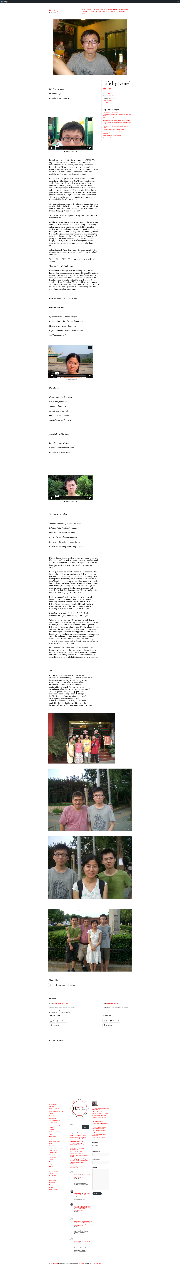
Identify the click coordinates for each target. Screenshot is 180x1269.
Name (96, 1151)
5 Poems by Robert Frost (109, 118)
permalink (113, 98)
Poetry (113, 11)
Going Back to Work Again (99, 1115)
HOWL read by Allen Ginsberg (110, 112)
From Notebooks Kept (54, 1125)
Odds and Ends (104, 11)
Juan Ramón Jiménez (54, 1141)
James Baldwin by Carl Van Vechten (112, 135)
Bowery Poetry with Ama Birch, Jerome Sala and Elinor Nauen (117, 114)
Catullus (51, 1113)
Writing (51, 1187)
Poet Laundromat (53, 1162)
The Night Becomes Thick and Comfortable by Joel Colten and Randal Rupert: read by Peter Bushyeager (83, 1208)
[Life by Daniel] (90, 47)
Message (94, 1167)
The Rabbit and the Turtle (55, 1178)
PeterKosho (77, 1221)
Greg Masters (77, 1193)
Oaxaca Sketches (53, 1150)
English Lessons (124, 9)
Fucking (51, 1127)
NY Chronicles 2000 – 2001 (56, 1148)
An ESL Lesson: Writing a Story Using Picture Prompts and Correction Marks (117, 123)
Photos (51, 1159)
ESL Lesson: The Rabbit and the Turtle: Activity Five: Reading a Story (82, 1176)
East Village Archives (54, 1120)
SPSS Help (77, 1241)
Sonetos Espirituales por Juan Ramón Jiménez (115, 138)
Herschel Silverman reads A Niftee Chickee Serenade (99, 1127)
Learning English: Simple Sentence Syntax (113, 129)
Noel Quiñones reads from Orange (99, 1131)
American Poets (53, 1104)
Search (71, 1124)
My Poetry (94, 11)
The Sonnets (52, 1180)
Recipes (51, 1168)
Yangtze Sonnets (53, 1189)
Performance (52, 1157)
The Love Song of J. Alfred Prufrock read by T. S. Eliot (116, 120)
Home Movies (52, 1136)
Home (83, 9)
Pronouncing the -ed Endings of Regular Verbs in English (115, 126)
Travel (83, 14)
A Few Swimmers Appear (55, 1102)
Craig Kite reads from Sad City (82, 1242)
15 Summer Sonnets (98, 1121)
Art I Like (96, 9)
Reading (51, 1166)
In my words (85, 11)
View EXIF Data (107, 103)
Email (96, 1159)
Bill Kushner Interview (54, 1109)
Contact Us (97, 1194)
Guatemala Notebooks (55, 1132)
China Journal (52, 1118)
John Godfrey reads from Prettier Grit (82, 1194)
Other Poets (112, 96)
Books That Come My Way (109, 9)
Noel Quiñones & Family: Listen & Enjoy (99, 1134)
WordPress (81, 1263)
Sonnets (51, 1173)
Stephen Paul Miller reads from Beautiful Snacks (100, 1108)
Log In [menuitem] (6, 2)
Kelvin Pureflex (78, 1174)
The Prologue (52, 1175)
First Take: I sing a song (61, 1003)
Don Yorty (54, 10)
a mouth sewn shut (112, 1003)
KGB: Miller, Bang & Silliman (100, 1138)
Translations (121, 11)
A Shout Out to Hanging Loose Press (100, 1124)
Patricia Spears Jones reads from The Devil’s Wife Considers (100, 1112)
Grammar (51, 1129)
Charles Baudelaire (54, 1116)
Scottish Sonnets (53, 1171)
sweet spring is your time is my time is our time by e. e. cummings (117, 132)
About (89, 9)
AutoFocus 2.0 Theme (97, 1263)
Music (50, 1143)
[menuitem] (2, 1)
